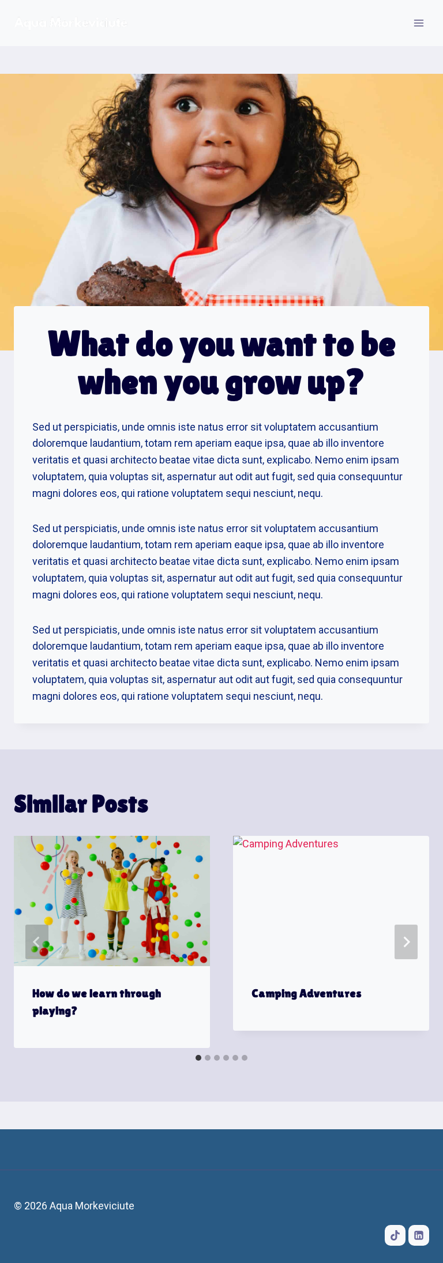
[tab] (198, 1058)
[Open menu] (418, 23)
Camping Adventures (306, 993)
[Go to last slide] (36, 942)
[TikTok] (395, 1235)
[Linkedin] (418, 1235)
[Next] (406, 942)
